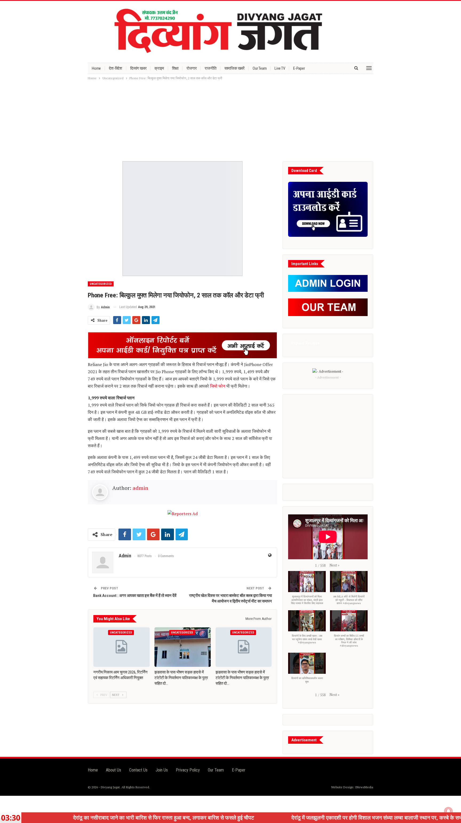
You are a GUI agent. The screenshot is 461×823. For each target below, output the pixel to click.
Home (96, 68)
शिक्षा (175, 68)
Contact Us (138, 770)
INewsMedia (364, 787)
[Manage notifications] (448, 811)
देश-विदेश (115, 68)
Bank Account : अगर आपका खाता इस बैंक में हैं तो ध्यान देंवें (134, 595)
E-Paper (299, 68)
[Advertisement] (230, 121)
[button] (334, 565)
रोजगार (191, 68)
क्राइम (159, 68)
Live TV (280, 68)
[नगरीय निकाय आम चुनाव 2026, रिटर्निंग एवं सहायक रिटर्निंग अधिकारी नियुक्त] (121, 647)
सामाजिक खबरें (234, 68)
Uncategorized (101, 284)
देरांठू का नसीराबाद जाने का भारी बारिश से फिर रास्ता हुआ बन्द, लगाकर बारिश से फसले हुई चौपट (123, 817)
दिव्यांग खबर (138, 68)
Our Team (260, 68)
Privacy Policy (188, 770)
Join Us (162, 770)
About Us (113, 770)
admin (140, 487)
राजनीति (210, 68)
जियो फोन (217, 386)
